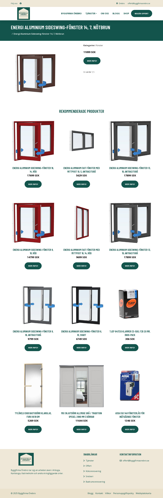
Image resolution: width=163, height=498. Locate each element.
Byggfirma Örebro (71, 13)
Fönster (99, 45)
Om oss (105, 13)
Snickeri (89, 476)
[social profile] (21, 3)
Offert (88, 465)
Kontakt (99, 493)
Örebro (122, 3)
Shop (126, 13)
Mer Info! (92, 61)
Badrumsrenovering (95, 481)
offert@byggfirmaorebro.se (139, 3)
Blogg (116, 13)
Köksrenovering (93, 471)
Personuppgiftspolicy (123, 493)
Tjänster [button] (90, 13)
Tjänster (90, 460)
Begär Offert (141, 13)
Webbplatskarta (143, 493)
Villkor (108, 493)
